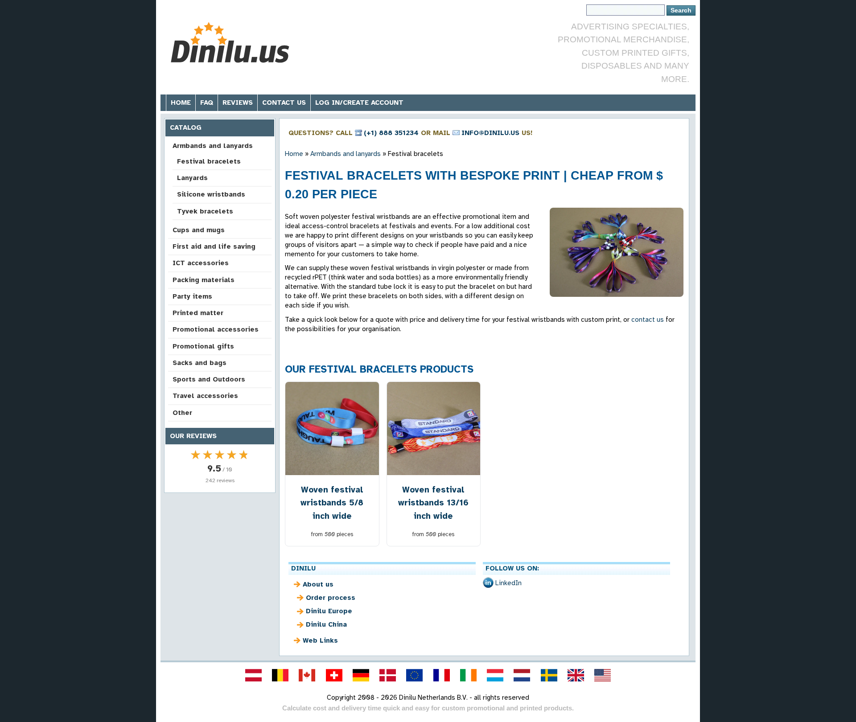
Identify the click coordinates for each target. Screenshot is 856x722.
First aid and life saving (214, 246)
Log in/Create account (359, 102)
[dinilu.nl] (522, 675)
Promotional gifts (203, 346)
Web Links (320, 640)
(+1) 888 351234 (391, 133)
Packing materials (204, 280)
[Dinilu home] (233, 42)
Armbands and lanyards (213, 146)
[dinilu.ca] (307, 675)
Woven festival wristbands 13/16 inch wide (433, 502)
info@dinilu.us (490, 133)
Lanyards (192, 178)
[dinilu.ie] (468, 675)
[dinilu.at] (253, 675)
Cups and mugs (199, 230)
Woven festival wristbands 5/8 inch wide (331, 502)
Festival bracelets (209, 161)
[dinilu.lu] (495, 675)
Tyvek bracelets (205, 211)
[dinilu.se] (548, 675)
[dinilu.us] (602, 675)
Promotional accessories (216, 329)
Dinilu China (326, 624)
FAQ (206, 102)
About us (318, 584)
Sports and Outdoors (209, 379)
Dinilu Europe (329, 611)
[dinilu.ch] (333, 675)
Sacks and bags (199, 363)
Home (181, 102)
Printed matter (198, 313)
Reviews (237, 102)
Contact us (284, 102)
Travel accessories (205, 396)
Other (182, 413)
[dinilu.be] (280, 675)
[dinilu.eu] (414, 675)
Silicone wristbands (211, 194)
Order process (330, 598)
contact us (647, 320)
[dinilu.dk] (387, 675)
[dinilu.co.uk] (575, 675)
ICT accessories (201, 263)
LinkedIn (508, 583)
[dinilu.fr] (441, 675)
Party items (192, 296)
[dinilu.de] (360, 675)
